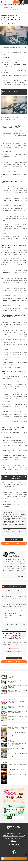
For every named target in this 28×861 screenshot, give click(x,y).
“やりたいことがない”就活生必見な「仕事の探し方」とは (13, 533)
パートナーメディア (13, 835)
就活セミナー (6, 835)
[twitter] (9, 844)
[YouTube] (13, 844)
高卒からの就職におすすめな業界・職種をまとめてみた (13, 516)
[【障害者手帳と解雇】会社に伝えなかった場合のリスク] (4, 783)
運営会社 (12, 833)
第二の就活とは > (21, 576)
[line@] (16, 844)
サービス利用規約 (6, 838)
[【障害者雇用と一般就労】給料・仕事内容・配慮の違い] (4, 768)
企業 (2, 15)
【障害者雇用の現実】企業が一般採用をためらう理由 (17, 774)
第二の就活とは (6, 833)
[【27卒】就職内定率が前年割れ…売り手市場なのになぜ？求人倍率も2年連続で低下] (4, 773)
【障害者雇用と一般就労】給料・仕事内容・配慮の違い (17, 764)
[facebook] (18, 844)
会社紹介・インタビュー (19, 833)
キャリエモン (21, 835)
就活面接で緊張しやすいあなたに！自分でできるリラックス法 (14, 531)
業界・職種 (5, 15)
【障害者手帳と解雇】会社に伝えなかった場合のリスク (17, 779)
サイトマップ (21, 838)
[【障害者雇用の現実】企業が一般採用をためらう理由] (4, 778)
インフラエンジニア (13, 15)
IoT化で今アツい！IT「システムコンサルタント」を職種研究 (14, 514)
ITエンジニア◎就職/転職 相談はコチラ (17, 2)
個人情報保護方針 (14, 838)
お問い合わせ (13, 840)
